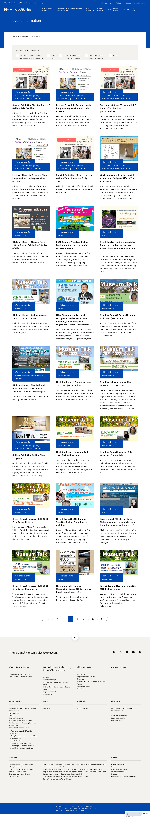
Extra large (141, 3)
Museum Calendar (100, 9)
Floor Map (80, 679)
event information (24, 36)
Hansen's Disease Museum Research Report (57, 779)
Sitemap (114, 774)
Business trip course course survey (20, 720)
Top (13, 36)
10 (93, 619)
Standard (129, 3)
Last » (107, 619)
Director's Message (49, 679)
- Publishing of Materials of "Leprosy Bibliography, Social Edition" (66, 776)
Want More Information (119, 716)
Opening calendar (118, 667)
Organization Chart (49, 692)
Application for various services (19, 728)
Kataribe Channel (117, 711)
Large (135, 3)
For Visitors (81, 674)
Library (11, 716)
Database (126, 9)
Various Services (116, 9)
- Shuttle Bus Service (17, 741)
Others (114, 757)
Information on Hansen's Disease (20, 674)
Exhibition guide (116, 720)
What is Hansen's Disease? (47, 9)
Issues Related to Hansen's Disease (20, 677)
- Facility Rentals (15, 738)
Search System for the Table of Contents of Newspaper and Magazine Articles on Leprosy (72, 769)
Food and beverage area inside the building (91, 681)
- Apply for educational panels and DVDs (23, 736)
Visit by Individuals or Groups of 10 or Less (23, 708)
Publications (47, 694)
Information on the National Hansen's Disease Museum (69, 9)
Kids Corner (133, 9)
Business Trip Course (16, 718)
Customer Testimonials (119, 769)
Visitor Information (90, 9)
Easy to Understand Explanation (122, 708)
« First (42, 619)
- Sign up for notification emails (20, 743)
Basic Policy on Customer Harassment (123, 776)
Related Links (115, 767)
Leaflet (79, 689)
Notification (82, 701)
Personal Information (118, 772)
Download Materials (118, 718)
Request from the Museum (86, 677)
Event (110, 9)
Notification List (82, 708)
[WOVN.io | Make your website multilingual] (145, 813)
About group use (14, 711)
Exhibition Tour (14, 713)
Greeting (46, 677)
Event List (46, 708)
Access (79, 684)
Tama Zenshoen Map (84, 686)
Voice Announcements (118, 764)
